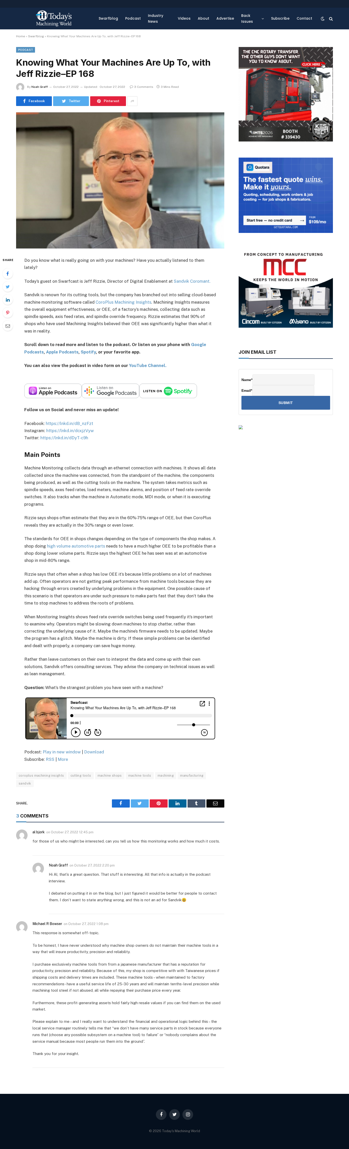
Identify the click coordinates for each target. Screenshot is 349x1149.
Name (246, 380)
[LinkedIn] (8, 299)
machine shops (110, 775)
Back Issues (247, 18)
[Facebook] (8, 273)
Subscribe (280, 18)
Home (20, 36)
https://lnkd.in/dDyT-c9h (64, 437)
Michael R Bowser (47, 924)
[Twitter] (8, 286)
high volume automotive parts (76, 546)
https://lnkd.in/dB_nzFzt (69, 423)
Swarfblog (108, 18)
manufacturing (191, 775)
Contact (304, 18)
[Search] (330, 18)
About (203, 18)
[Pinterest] (8, 312)
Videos (184, 18)
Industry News (155, 18)
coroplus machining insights (41, 775)
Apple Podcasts (62, 351)
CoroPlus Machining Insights (123, 302)
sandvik (25, 783)
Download (94, 751)
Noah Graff (39, 87)
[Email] (8, 326)
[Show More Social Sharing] (132, 101)
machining (166, 775)
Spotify (88, 351)
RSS (50, 759)
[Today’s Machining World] (53, 18)
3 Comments (143, 87)
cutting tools (81, 775)
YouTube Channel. (147, 365)
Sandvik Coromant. (192, 281)
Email (246, 390)
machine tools (139, 775)
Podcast (133, 18)
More (63, 759)
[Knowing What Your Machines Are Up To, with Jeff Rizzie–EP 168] (120, 180)
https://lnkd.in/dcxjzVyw (70, 430)
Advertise (225, 18)
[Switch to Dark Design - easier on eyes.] (323, 19)
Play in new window (62, 751)
